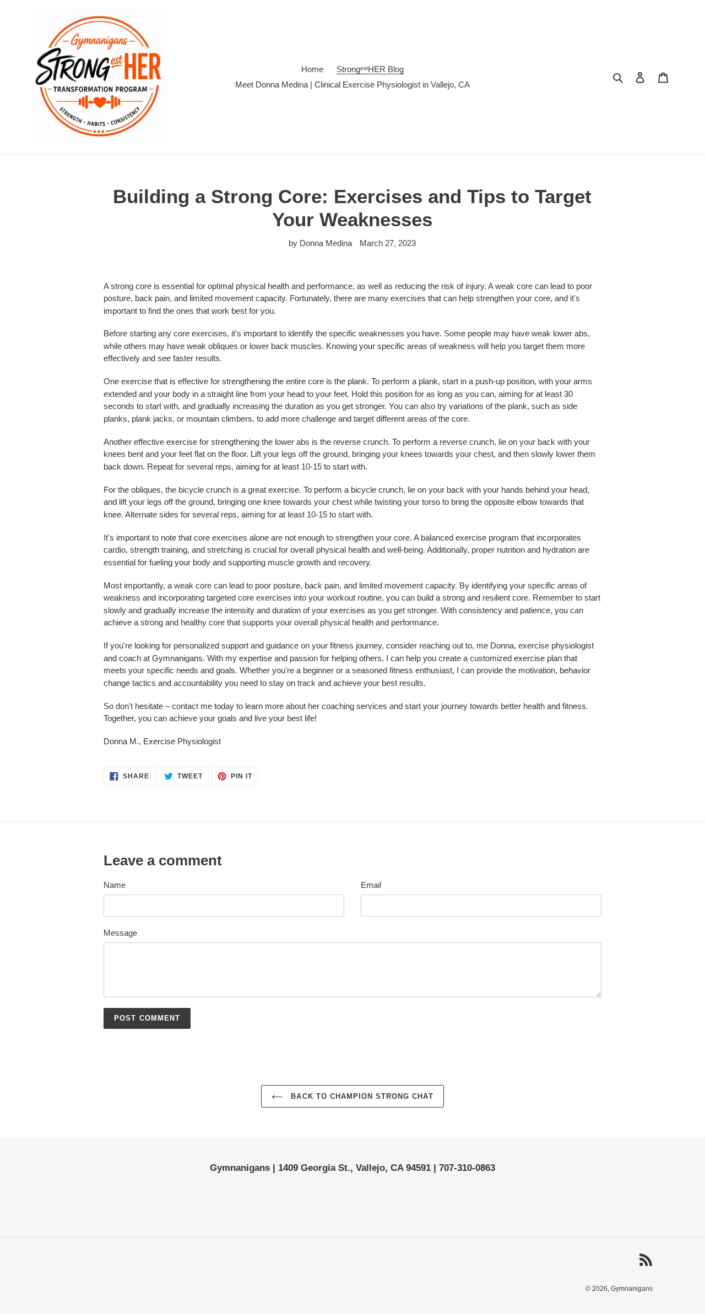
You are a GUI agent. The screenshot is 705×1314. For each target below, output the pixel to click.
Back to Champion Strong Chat (360, 1096)
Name (115, 885)
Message (120, 932)
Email (371, 885)
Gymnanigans (632, 1289)
